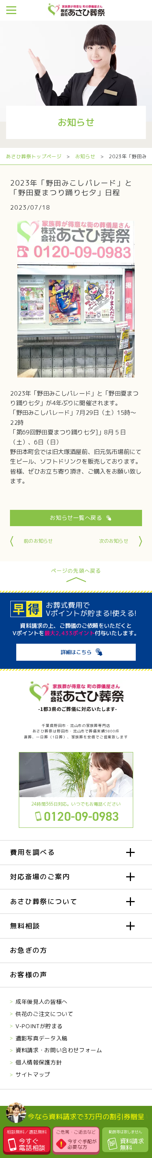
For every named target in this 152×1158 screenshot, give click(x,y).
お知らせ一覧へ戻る (76, 518)
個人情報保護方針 (38, 1062)
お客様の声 (29, 974)
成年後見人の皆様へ (41, 1002)
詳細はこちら (76, 652)
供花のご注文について (44, 1014)
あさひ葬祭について (43, 901)
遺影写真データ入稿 (41, 1038)
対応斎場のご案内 (40, 876)
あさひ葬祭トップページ (33, 156)
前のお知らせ (38, 541)
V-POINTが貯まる (39, 1026)
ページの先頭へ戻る (76, 571)
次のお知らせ (113, 541)
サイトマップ (32, 1074)
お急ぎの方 (29, 950)
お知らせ (85, 156)
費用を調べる (32, 852)
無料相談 (25, 926)
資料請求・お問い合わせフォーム (58, 1050)
